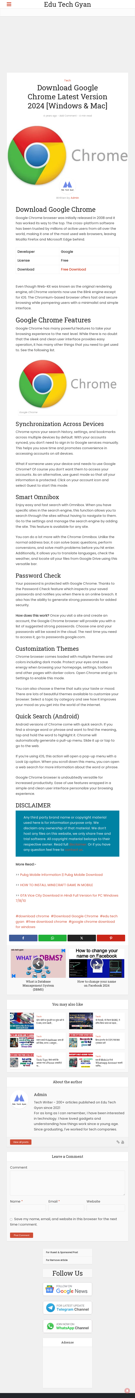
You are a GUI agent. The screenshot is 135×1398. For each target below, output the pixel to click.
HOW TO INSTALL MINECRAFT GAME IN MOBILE (56, 885)
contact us (74, 849)
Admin (75, 198)
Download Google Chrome (76, 916)
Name (16, 1201)
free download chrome (48, 921)
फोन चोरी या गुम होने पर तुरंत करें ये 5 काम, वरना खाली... (50, 1021)
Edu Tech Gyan (67, 4)
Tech (67, 80)
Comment (18, 1167)
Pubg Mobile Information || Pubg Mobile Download (61, 874)
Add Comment (68, 115)
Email (54, 1201)
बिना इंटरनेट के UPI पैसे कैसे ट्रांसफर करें (107, 1041)
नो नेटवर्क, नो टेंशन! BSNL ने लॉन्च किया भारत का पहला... (107, 1021)
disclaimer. (78, 844)
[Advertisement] (67, 44)
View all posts (20, 1142)
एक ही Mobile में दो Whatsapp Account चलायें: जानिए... (109, 1062)
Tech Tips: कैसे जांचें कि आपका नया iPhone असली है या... (49, 1062)
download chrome (33, 916)
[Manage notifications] (127, 1390)
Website (93, 1201)
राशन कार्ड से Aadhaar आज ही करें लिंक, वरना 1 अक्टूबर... (49, 1041)
